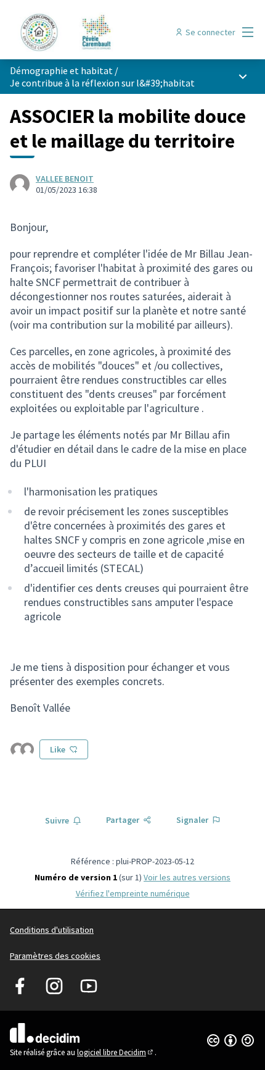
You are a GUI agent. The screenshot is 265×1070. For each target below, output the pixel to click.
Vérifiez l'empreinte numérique (133, 893)
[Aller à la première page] (101, 32)
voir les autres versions (187, 877)
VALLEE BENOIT (65, 178)
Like (57, 749)
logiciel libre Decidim (116, 1052)
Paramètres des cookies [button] (55, 955)
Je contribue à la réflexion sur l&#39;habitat (102, 83)
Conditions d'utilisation (52, 929)
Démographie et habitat (61, 70)
